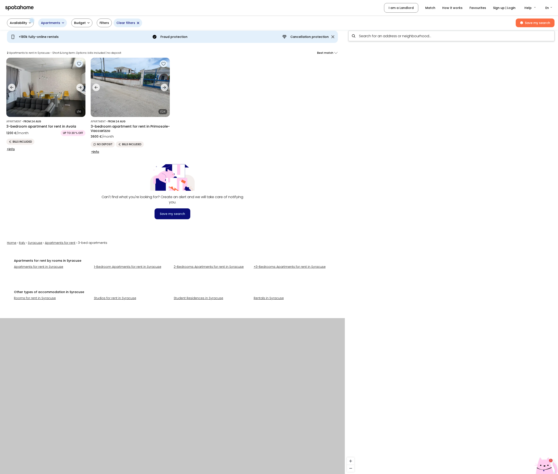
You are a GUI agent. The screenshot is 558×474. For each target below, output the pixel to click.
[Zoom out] (350, 468)
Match (430, 8)
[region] (451, 250)
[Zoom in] (350, 461)
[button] (530, 8)
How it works (452, 8)
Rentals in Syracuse (269, 298)
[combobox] (451, 36)
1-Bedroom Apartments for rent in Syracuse (127, 267)
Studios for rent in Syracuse (115, 298)
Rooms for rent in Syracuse (35, 298)
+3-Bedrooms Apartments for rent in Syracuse (290, 267)
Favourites (478, 8)
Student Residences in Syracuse (198, 298)
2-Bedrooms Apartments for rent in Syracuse (209, 267)
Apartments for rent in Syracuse (38, 267)
